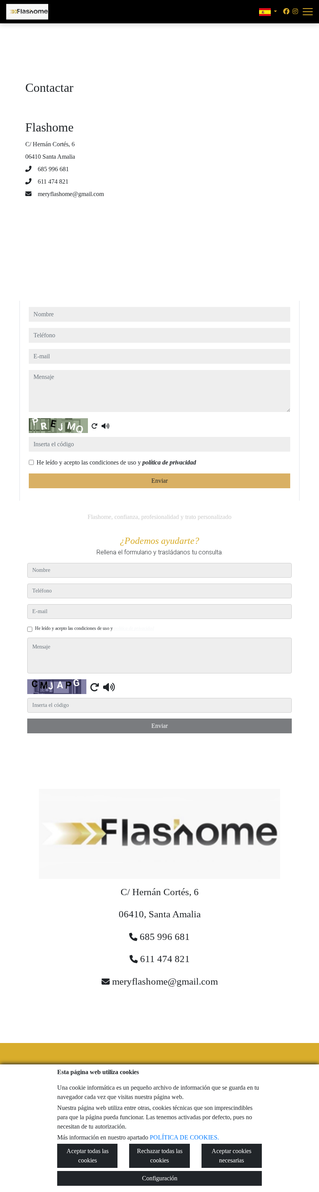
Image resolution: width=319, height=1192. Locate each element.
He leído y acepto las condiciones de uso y (116, 462)
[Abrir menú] (308, 11)
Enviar (159, 480)
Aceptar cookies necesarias (231, 1156)
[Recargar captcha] (94, 426)
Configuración (159, 1178)
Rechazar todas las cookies (159, 1156)
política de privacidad (169, 462)
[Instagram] (295, 11)
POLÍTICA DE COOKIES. (184, 1137)
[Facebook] (286, 11)
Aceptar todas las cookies (88, 1156)
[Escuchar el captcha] (105, 426)
